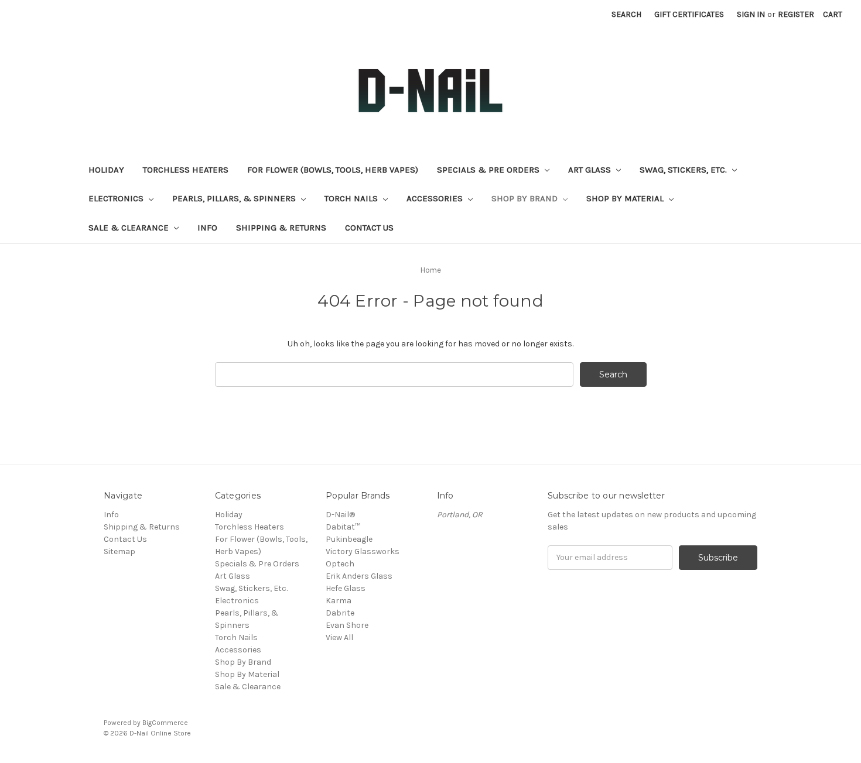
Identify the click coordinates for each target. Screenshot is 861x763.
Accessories (435, 198)
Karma (338, 601)
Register (796, 14)
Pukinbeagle (349, 539)
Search (626, 14)
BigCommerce (165, 723)
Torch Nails (352, 198)
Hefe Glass (345, 588)
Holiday (106, 169)
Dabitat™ (343, 527)
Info (207, 227)
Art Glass (590, 169)
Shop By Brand (525, 198)
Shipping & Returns (281, 227)
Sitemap (119, 551)
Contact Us (369, 227)
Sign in (751, 14)
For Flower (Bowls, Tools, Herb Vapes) (332, 169)
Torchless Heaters (185, 169)
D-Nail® (340, 515)
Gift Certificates (689, 14)
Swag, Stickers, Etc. (684, 169)
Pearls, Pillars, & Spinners (235, 198)
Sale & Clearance (129, 227)
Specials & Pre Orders (489, 169)
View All (339, 637)
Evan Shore (347, 625)
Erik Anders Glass (359, 576)
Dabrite (340, 613)
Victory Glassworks (362, 551)
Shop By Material (626, 198)
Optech (340, 564)
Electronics (117, 198)
